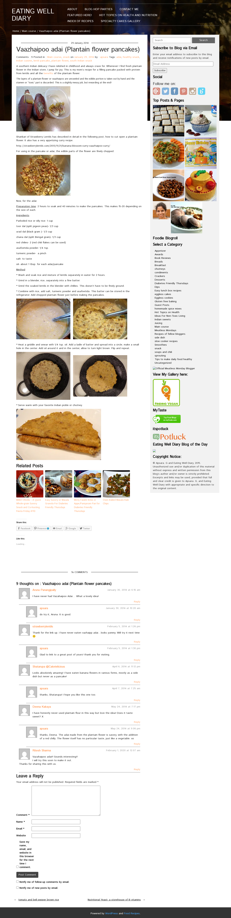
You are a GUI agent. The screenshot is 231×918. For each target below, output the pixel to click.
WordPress (111, 913)
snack (66, 57)
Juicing (158, 323)
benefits (48, 73)
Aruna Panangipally (44, 590)
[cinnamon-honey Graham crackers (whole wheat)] (168, 121)
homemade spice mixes (168, 309)
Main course (29, 31)
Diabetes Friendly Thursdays (171, 283)
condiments (161, 272)
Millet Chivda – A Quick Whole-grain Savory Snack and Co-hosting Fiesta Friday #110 (28, 505)
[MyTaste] (167, 419)
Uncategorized (163, 363)
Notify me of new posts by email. (38, 888)
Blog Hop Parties (98, 9)
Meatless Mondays (165, 330)
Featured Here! (79, 15)
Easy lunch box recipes (168, 290)
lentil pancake (42, 61)
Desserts (160, 280)
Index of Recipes (80, 21)
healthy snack (131, 57)
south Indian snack (81, 61)
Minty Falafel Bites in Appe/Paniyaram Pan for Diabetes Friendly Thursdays (87, 505)
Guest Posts (162, 305)
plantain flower (59, 61)
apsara (104, 57)
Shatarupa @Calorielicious (48, 667)
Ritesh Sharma (41, 750)
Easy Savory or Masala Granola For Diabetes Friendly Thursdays (57, 503)
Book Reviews (163, 258)
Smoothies (161, 345)
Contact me (129, 9)
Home (16, 31)
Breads (159, 262)
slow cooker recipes (166, 341)
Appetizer (160, 251)
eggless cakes (163, 294)
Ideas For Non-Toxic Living (170, 316)
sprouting (160, 356)
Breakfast (160, 265)
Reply (137, 602)
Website (21, 835)
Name (20, 822)
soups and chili (163, 352)
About (72, 9)
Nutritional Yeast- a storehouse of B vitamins (114, 900)
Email (20, 829)
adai (118, 57)
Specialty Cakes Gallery (120, 21)
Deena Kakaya (41, 707)
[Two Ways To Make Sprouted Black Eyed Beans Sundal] (168, 185)
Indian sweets (163, 319)
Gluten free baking (165, 301)
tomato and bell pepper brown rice (38, 900)
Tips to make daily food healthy (173, 359)
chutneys (160, 269)
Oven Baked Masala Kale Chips (116, 502)
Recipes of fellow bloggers (170, 334)
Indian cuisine (24, 61)
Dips (157, 287)
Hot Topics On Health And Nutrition (128, 15)
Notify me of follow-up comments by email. (44, 882)
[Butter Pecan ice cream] (201, 121)
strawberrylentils (42, 626)
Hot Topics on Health (167, 312)
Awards (159, 254)
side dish (160, 337)
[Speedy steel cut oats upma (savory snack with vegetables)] (168, 153)
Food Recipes (132, 913)
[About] (161, 210)
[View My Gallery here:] (166, 392)
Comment (22, 815)
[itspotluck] (169, 436)
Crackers (160, 276)
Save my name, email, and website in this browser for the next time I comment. (26, 854)
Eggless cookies (164, 298)
